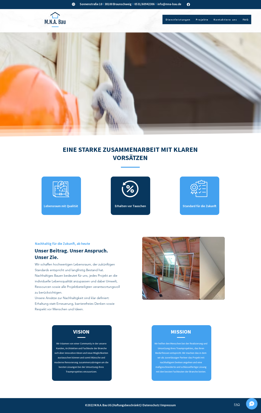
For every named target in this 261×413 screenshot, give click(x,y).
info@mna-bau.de (169, 4)
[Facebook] (188, 4)
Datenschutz (151, 405)
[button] (183, 268)
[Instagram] (73, 4)
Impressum (168, 405)
